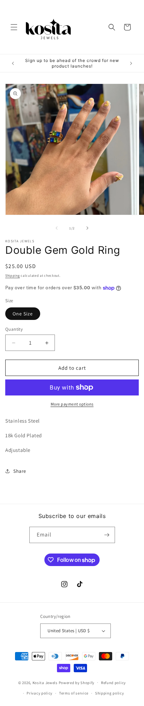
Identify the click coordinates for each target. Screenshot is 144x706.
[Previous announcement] (13, 63)
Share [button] (19, 471)
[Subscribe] (107, 535)
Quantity (14, 329)
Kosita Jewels (45, 682)
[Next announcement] (131, 63)
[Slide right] (87, 228)
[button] (14, 27)
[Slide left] (56, 228)
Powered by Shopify (77, 682)
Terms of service (73, 693)
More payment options (72, 404)
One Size (23, 314)
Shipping (12, 275)
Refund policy (113, 682)
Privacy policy (39, 693)
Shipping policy (109, 693)
